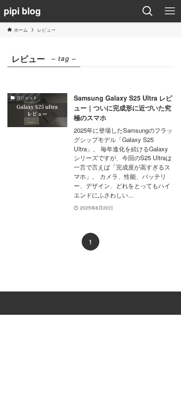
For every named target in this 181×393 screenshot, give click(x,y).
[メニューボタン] (170, 11)
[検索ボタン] (147, 11)
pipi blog (22, 11)
